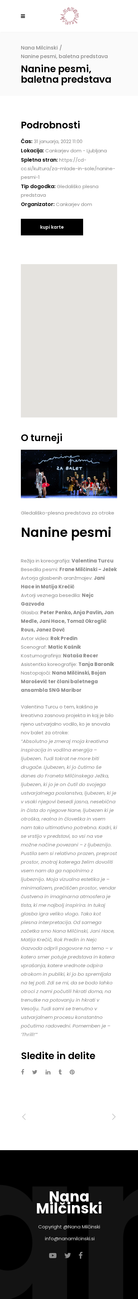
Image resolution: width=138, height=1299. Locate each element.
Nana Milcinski (39, 48)
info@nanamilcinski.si (70, 1238)
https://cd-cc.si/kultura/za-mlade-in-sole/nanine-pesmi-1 (68, 168)
